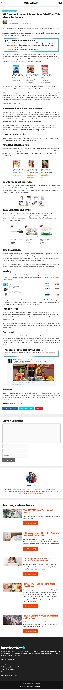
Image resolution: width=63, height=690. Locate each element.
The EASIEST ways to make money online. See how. (30, 404)
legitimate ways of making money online (33, 494)
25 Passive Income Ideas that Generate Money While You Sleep (41, 534)
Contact (7, 659)
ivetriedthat (30, 2)
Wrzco (35, 687)
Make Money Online (10, 11)
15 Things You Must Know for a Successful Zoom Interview (37, 559)
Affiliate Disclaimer (28, 683)
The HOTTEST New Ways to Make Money (39, 511)
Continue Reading (30, 523)
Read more (32, 601)
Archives (13, 659)
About (2, 659)
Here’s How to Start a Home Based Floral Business (39, 584)
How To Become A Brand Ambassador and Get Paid (40, 616)
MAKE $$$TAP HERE (60, 3)
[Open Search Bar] (3, 2)
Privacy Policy (37, 683)
